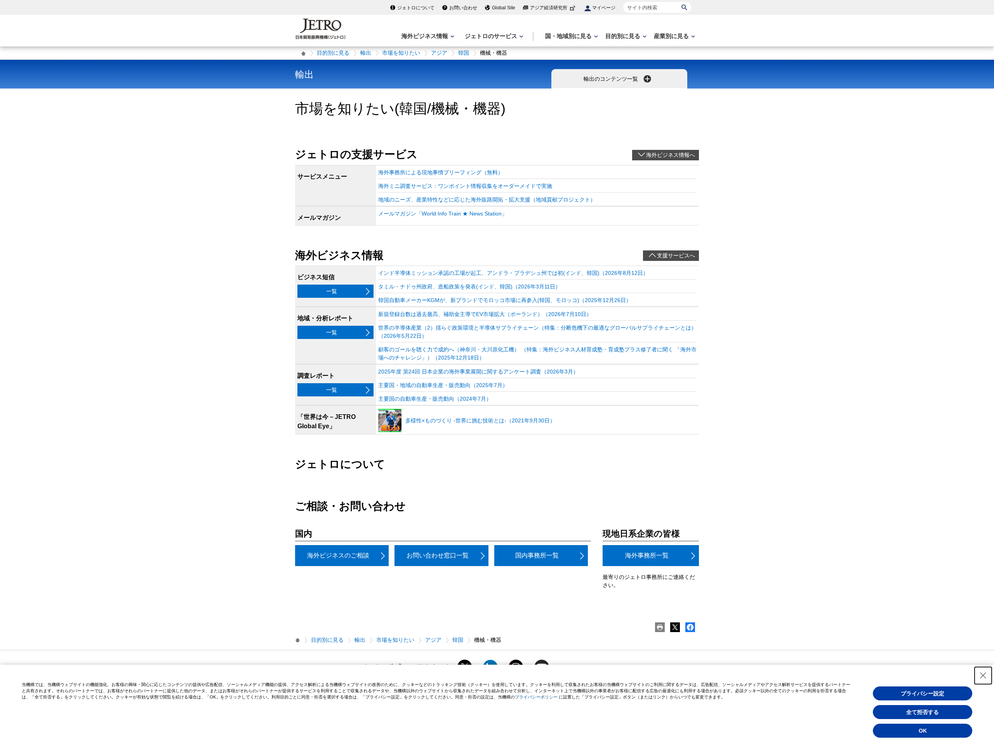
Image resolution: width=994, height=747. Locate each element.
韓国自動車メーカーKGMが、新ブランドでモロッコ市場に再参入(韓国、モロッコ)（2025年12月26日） (504, 300)
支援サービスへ (676, 255)
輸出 (365, 53)
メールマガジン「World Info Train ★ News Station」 (442, 213)
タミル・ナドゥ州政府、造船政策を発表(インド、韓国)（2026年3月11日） (469, 286)
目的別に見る (333, 53)
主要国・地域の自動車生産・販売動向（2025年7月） (443, 385)
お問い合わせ (463, 7)
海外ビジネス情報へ (670, 155)
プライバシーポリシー (536, 697)
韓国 (463, 53)
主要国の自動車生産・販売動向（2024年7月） (435, 399)
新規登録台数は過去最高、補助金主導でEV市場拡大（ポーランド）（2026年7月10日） (485, 314)
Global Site (503, 7)
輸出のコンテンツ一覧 (611, 79)
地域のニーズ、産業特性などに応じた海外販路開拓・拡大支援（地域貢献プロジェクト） (487, 199)
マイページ (603, 7)
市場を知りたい (401, 53)
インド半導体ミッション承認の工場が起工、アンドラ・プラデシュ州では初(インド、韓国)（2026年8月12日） (513, 273)
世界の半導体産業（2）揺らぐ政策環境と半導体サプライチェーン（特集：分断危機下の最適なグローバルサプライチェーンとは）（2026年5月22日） (537, 332)
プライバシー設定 (922, 693)
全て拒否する (922, 712)
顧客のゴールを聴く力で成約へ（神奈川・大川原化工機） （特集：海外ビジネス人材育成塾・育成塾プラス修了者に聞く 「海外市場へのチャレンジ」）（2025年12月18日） (537, 353)
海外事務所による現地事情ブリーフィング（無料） (440, 172)
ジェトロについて (415, 7)
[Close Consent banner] (983, 675)
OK (923, 731)
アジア (439, 53)
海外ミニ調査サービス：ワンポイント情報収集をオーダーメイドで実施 (465, 186)
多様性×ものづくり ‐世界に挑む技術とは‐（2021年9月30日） (480, 420)
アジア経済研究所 (548, 7)
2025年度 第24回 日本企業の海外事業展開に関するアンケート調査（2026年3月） (478, 371)
